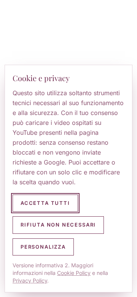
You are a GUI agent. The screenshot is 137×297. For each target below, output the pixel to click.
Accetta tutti (45, 203)
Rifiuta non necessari (58, 225)
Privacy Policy (30, 280)
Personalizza (43, 247)
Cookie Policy (74, 273)
